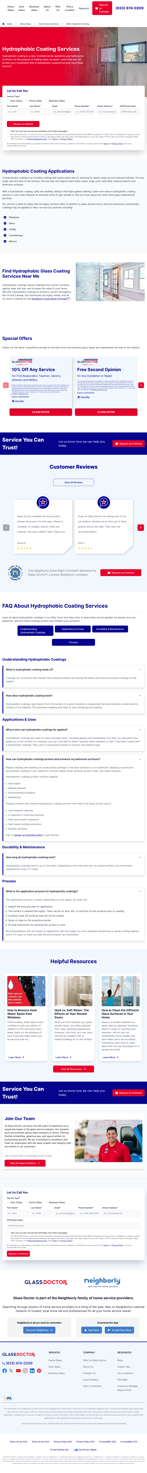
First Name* (12, 106)
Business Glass (57, 100)
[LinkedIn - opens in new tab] (32, 1370)
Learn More (14, 1057)
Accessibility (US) (107, 1441)
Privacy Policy (67, 139)
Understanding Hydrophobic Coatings (32, 631)
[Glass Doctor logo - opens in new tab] (46, 1282)
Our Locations (125, 1373)
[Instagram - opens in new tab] (25, 1370)
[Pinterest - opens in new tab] (39, 1370)
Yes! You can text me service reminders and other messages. (39, 131)
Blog (120, 1360)
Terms (54, 139)
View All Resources (71, 1069)
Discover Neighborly (37, 1330)
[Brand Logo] (21, 1354)
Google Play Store (121, 1330)
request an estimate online (28, 835)
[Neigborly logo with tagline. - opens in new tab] (102, 1282)
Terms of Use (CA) (40, 1441)
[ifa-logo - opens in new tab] (7, 1398)
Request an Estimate (23, 124)
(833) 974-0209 (19, 1363)
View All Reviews (73, 482)
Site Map (122, 1379)
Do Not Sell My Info (59, 1449)
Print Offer (19, 401)
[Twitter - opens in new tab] (11, 1370)
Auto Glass (16, 100)
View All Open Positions (23, 1163)
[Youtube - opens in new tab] (18, 1370)
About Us (88, 1366)
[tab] (10, 8)
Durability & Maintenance (110, 629)
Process (73, 642)
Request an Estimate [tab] (104, 8)
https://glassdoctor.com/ (37, 139)
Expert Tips (124, 1366)
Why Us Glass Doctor (94, 1360)
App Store (93, 1330)
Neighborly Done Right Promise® (51, 298)
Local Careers (90, 1379)
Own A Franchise (92, 1386)
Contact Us (89, 1373)
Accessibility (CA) (128, 1441)
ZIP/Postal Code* (128, 106)
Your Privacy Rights (87, 1449)
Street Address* (105, 106)
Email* (55, 106)
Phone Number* (82, 106)
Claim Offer (40, 412)
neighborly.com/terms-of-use (20, 393)
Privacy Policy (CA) (85, 1441)
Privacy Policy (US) (63, 1441)
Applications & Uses (73, 629)
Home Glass (35, 100)
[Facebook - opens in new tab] (4, 1370)
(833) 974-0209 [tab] (130, 8)
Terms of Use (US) (18, 1441)
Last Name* (35, 106)
